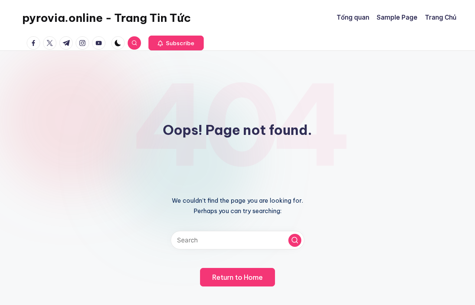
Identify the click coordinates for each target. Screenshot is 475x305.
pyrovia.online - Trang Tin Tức (106, 18)
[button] (176, 43)
